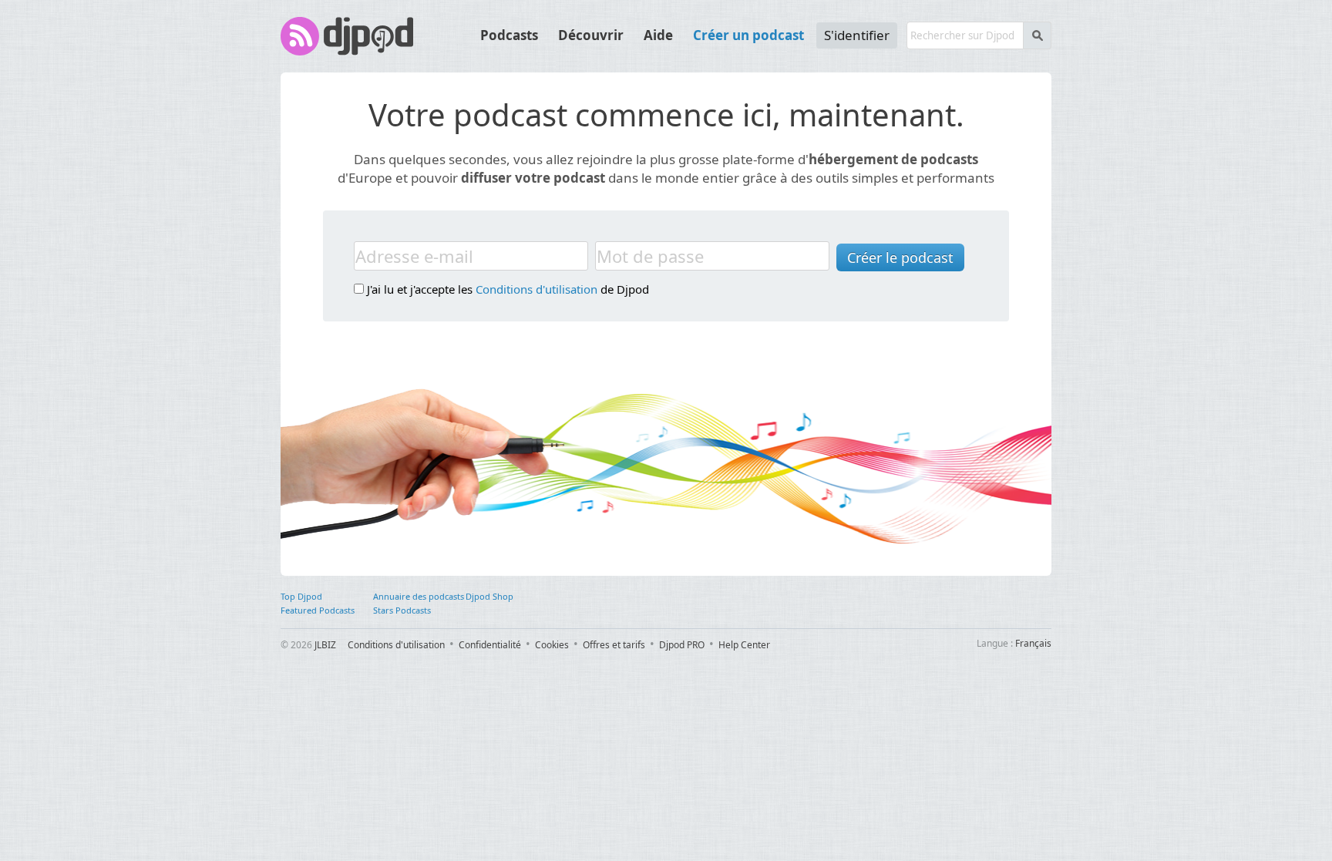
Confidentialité (490, 644)
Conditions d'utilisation (536, 289)
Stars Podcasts (402, 610)
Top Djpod (301, 596)
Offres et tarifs (614, 644)
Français (1033, 643)
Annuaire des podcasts (418, 596)
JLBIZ (325, 644)
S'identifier (857, 35)
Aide (658, 35)
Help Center (744, 644)
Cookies (552, 644)
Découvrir (591, 35)
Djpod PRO (682, 644)
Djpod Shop (489, 596)
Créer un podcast (748, 35)
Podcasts (509, 35)
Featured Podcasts (318, 610)
